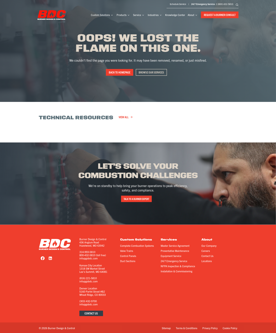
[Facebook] (42, 258)
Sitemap (166, 328)
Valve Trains (126, 250)
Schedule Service (178, 4)
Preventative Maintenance (175, 250)
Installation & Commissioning (176, 271)
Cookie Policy (230, 328)
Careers (205, 250)
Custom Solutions (100, 14)
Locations (206, 261)
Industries (153, 14)
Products (121, 14)
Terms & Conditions (186, 328)
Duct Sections (127, 261)
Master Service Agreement (175, 245)
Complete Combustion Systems (137, 245)
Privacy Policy (210, 328)
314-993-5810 (87, 251)
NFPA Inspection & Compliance (178, 266)
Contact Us (207, 255)
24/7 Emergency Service (174, 261)
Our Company (208, 245)
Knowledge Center (175, 14)
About (191, 14)
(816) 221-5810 (88, 278)
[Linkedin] (50, 258)
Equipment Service (171, 255)
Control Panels (128, 255)
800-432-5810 (87, 255)
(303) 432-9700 (88, 301)
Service (137, 14)
